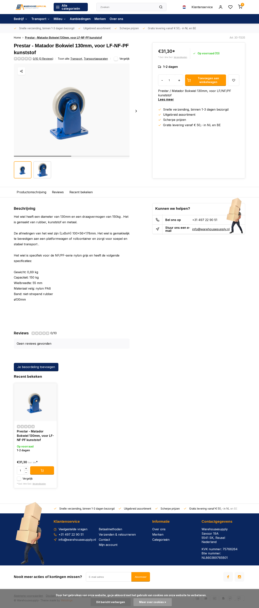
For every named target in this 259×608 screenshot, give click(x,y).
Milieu (58, 19)
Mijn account (108, 545)
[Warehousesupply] (31, 7)
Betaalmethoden (110, 529)
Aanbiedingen (80, 19)
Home (17, 37)
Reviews (58, 192)
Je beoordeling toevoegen (36, 367)
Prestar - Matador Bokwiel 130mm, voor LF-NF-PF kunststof (63, 37)
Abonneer (141, 576)
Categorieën (161, 540)
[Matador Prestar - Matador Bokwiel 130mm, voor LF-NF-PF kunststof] (35, 402)
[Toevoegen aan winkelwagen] (42, 470)
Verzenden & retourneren (117, 534)
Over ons (116, 19)
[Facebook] (228, 577)
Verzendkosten (180, 57)
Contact (104, 540)
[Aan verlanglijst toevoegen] (51, 389)
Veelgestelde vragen (73, 529)
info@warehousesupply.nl (211, 229)
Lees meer (166, 99)
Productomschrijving (31, 192)
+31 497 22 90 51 (204, 220)
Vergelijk (124, 58)
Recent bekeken (81, 192)
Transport (38, 19)
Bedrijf (19, 19)
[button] (136, 111)
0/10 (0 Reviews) (43, 58)
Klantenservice (202, 7)
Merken (100, 19)
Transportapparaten (96, 58)
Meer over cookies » (152, 602)
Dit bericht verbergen (110, 602)
